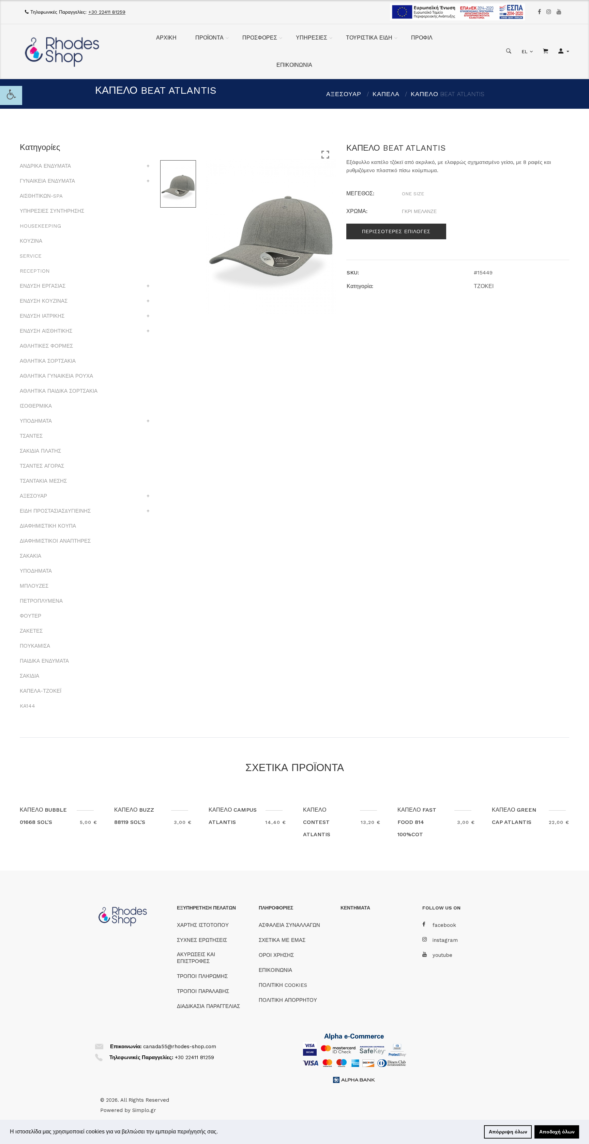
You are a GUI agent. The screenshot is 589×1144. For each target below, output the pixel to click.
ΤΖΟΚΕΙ (484, 286)
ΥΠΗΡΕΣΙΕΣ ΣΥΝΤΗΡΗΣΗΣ (52, 211)
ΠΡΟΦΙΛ (422, 37)
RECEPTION (35, 271)
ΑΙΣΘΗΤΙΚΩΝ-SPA (41, 196)
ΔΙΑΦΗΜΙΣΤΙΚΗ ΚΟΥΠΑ (48, 526)
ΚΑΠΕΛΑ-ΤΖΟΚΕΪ (40, 691)
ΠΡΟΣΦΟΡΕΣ (259, 37)
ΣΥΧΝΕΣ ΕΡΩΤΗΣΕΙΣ (202, 940)
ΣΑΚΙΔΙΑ (29, 676)
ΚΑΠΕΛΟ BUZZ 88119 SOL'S (134, 816)
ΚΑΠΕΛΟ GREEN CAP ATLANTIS (514, 816)
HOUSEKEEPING (40, 226)
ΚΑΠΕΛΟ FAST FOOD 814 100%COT (416, 822)
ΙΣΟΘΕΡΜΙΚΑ (36, 406)
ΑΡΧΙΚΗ (166, 37)
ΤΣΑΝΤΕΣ (31, 436)
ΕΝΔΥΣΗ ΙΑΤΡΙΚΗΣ (42, 316)
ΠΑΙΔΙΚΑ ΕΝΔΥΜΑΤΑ (44, 661)
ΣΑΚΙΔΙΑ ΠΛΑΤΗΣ (40, 451)
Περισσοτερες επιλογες (396, 231)
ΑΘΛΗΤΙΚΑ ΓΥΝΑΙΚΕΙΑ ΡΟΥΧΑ (56, 376)
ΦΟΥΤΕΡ (30, 616)
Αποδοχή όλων (557, 1131)
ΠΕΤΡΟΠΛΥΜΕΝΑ (41, 601)
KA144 (27, 706)
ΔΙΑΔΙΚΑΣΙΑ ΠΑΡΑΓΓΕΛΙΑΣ (208, 1006)
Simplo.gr (144, 1110)
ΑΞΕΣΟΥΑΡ (343, 93)
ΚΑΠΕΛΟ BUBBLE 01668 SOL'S (43, 816)
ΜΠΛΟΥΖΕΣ (34, 586)
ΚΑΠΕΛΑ (386, 93)
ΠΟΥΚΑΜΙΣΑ (35, 646)
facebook (444, 925)
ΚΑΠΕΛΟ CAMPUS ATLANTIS (233, 816)
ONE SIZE (413, 193)
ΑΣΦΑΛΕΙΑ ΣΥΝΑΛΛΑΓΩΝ (289, 925)
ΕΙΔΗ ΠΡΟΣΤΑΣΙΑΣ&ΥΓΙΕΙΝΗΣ (55, 511)
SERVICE (31, 256)
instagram (445, 940)
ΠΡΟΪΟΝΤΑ (209, 37)
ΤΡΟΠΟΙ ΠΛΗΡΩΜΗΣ (202, 976)
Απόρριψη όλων (508, 1131)
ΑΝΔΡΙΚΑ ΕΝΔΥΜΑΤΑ (45, 166)
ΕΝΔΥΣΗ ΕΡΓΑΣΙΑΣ (42, 286)
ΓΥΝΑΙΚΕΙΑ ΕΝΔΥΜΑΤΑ (47, 181)
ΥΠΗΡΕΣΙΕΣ (311, 37)
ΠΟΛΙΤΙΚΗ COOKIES (283, 985)
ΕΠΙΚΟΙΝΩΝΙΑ (294, 65)
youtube (442, 955)
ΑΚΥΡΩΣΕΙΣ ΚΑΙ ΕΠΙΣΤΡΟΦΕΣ (196, 957)
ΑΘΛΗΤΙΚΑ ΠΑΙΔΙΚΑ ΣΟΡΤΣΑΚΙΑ (58, 391)
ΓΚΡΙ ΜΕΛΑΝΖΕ (419, 211)
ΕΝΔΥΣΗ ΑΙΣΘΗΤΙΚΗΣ (46, 331)
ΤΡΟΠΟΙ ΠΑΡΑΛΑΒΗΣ (203, 991)
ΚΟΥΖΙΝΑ (31, 241)
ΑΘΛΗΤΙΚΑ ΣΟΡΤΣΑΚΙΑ (48, 361)
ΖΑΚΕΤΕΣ (31, 631)
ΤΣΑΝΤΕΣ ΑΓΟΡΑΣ (42, 466)
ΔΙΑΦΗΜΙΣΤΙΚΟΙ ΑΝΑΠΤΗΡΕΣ (55, 541)
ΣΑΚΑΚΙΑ (30, 556)
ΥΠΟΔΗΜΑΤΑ (36, 421)
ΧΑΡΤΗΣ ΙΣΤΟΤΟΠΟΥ (203, 925)
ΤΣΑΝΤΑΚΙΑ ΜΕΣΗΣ (43, 481)
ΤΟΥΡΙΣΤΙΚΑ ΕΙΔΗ (369, 37)
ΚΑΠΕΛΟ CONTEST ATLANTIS (316, 822)
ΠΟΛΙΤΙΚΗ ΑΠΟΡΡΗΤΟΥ (288, 1000)
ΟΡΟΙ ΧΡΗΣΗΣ (276, 955)
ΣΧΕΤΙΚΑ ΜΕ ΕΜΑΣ (282, 940)
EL (525, 51)
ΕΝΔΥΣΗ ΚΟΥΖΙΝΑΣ (43, 301)
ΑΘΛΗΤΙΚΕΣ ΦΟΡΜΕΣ (46, 346)
